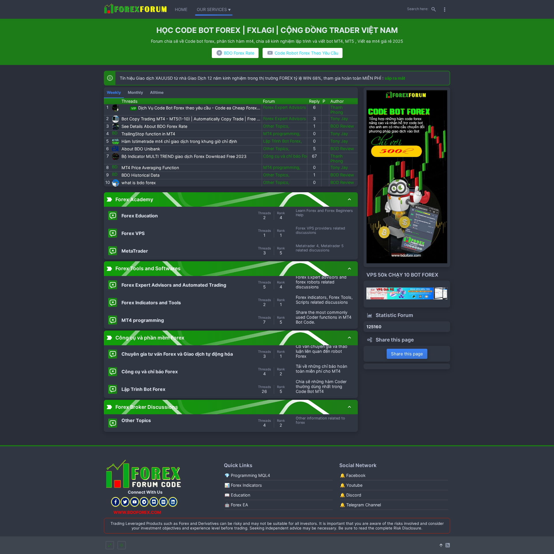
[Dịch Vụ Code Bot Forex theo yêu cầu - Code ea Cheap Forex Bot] (115, 107)
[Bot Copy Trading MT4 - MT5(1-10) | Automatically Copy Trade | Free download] (115, 119)
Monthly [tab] (135, 92)
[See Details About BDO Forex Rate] (115, 126)
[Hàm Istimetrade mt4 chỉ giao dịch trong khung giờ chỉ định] (115, 141)
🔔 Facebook (353, 475)
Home (181, 9)
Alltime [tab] (157, 92)
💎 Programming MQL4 (247, 475)
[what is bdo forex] (115, 182)
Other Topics (276, 126)
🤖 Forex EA (236, 504)
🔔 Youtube (351, 485)
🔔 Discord (350, 495)
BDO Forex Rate (239, 53)
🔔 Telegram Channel (360, 504)
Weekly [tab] (114, 92)
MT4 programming (281, 133)
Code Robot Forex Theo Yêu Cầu (306, 53)
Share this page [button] (407, 354)
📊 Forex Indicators (243, 485)
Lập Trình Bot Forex (282, 141)
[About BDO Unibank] (115, 149)
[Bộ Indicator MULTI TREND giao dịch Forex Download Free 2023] (115, 156)
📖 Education (237, 495)
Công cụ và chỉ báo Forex (288, 156)
